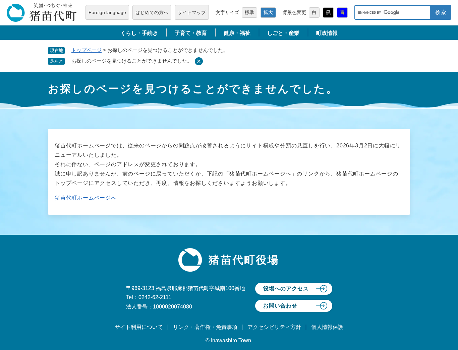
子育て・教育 (191, 33)
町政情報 (327, 33)
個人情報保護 (327, 327)
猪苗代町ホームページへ (86, 198)
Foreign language (107, 12)
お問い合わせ (280, 305)
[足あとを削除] (199, 61)
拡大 (268, 12)
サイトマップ (192, 12)
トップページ (86, 50)
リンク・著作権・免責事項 (205, 327)
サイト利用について (139, 327)
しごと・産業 (283, 33)
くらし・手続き (139, 33)
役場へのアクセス (286, 288)
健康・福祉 (237, 33)
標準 (249, 12)
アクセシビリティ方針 (274, 327)
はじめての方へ (151, 12)
